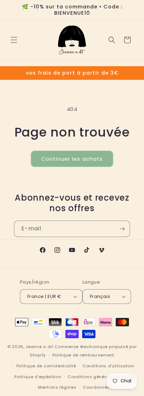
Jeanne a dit (39, 346)
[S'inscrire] (122, 229)
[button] (14, 40)
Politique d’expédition (37, 377)
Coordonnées (98, 387)
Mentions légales (57, 387)
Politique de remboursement (83, 355)
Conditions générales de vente (102, 377)
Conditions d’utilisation (108, 366)
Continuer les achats (72, 158)
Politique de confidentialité (46, 366)
